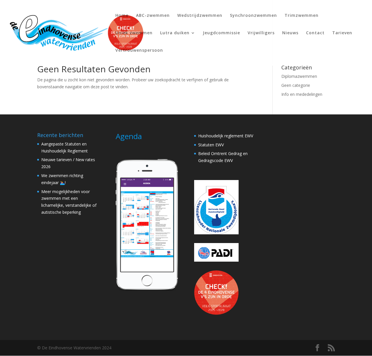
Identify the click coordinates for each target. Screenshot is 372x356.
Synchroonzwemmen (253, 15)
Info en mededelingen (301, 94)
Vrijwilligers (261, 33)
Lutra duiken (174, 33)
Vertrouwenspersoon (139, 50)
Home (121, 15)
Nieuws (290, 33)
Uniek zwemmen (134, 33)
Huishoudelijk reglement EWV (225, 136)
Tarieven (342, 33)
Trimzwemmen (302, 15)
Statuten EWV (211, 145)
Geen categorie (295, 85)
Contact (315, 33)
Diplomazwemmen (299, 76)
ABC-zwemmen (153, 15)
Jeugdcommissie (221, 33)
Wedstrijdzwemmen (199, 15)
